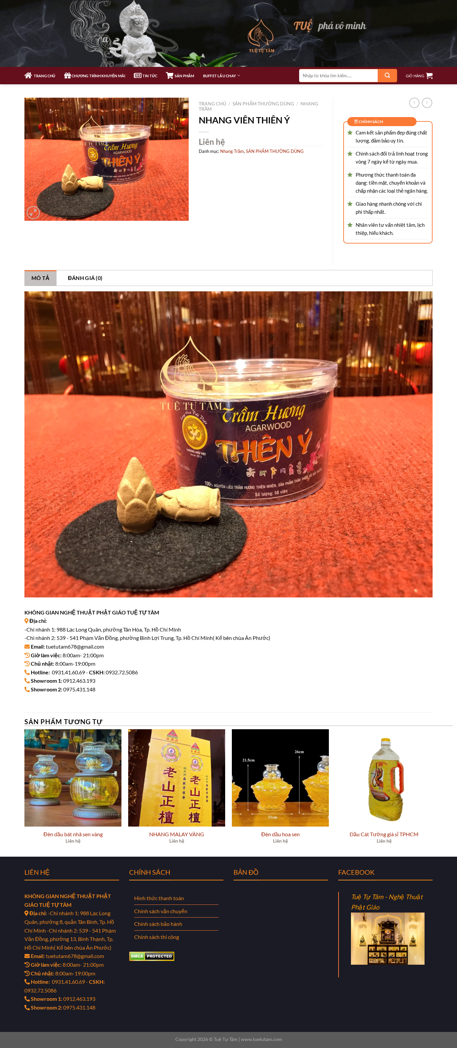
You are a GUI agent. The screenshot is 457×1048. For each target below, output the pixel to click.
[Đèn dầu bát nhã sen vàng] (72, 777)
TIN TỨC (149, 76)
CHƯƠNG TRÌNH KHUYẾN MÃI (98, 76)
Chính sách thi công (156, 937)
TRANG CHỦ (43, 76)
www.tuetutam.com (261, 1039)
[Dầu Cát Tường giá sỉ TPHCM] (384, 777)
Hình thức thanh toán (159, 898)
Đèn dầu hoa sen (280, 834)
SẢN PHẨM (184, 76)
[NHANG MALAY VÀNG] (176, 777)
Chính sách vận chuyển (160, 911)
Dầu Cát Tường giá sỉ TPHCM (384, 834)
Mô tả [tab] (40, 278)
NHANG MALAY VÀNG (176, 834)
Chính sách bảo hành (158, 924)
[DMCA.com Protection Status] (151, 955)
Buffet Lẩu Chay (219, 76)
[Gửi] (387, 75)
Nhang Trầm (232, 151)
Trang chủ (212, 103)
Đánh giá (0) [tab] (85, 278)
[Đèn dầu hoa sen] (280, 777)
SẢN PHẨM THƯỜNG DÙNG (263, 103)
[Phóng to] (33, 212)
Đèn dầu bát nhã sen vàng (73, 834)
